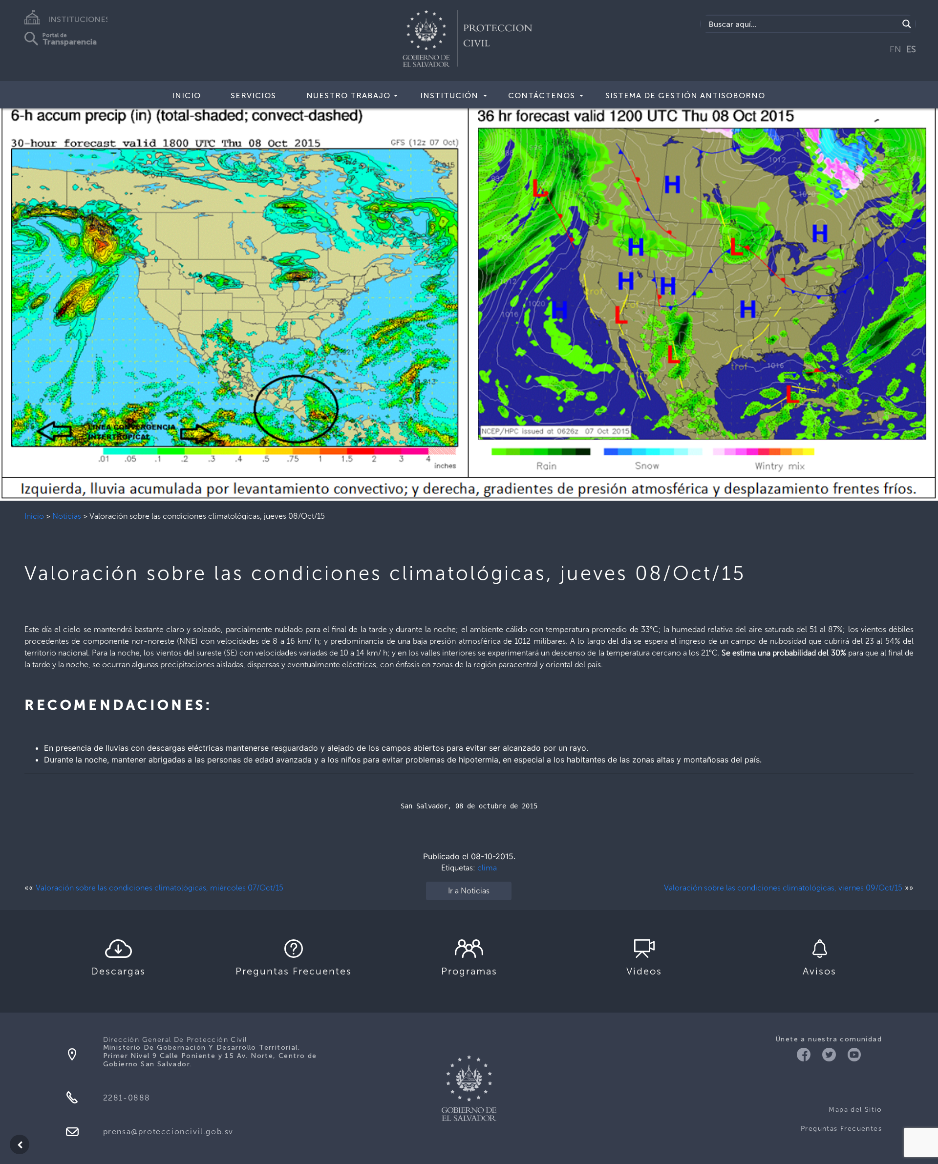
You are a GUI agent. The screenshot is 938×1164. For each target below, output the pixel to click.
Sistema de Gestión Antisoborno (685, 95)
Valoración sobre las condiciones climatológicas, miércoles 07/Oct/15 (159, 887)
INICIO (186, 95)
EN (895, 49)
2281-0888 (126, 1097)
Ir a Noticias (469, 890)
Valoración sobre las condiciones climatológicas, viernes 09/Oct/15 (783, 887)
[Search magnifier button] (906, 24)
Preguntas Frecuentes (841, 1128)
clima (487, 867)
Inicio (34, 516)
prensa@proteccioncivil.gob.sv (168, 1131)
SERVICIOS (253, 95)
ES (911, 49)
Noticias (66, 516)
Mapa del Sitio (855, 1109)
